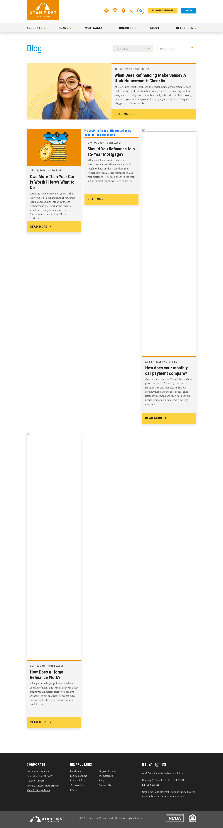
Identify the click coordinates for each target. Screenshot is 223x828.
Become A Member (163, 10)
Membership (106, 776)
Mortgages (94, 28)
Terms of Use (77, 785)
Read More (123, 114)
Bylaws (74, 790)
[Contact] (131, 10)
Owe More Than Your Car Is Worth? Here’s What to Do (52, 182)
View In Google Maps (38, 790)
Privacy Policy (77, 780)
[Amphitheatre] (115, 10)
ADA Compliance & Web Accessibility (162, 773)
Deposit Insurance (109, 771)
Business (126, 28)
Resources (184, 28)
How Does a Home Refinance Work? (46, 674)
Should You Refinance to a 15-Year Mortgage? (111, 151)
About (155, 28)
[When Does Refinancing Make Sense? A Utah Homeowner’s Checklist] (69, 91)
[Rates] (106, 10)
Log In (188, 10)
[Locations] (123, 10)
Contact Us (105, 785)
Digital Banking (78, 776)
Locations (75, 771)
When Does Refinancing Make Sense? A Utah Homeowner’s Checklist (150, 78)
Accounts (34, 28)
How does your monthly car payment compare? (166, 370)
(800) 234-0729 (35, 781)
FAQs (102, 780)
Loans (63, 28)
